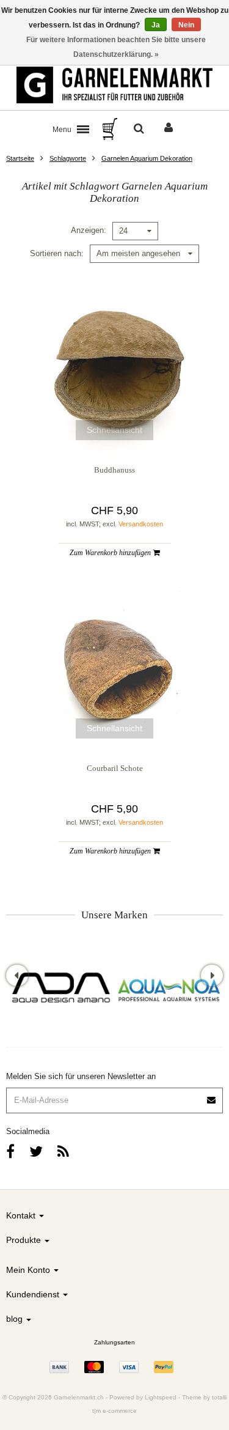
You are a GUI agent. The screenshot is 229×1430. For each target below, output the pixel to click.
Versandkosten (140, 524)
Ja (155, 25)
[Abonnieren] (114, 1096)
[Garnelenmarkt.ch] (114, 85)
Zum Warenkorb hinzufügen (111, 552)
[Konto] (168, 129)
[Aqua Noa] (169, 989)
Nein (186, 25)
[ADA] (60, 989)
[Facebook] (10, 1151)
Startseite (20, 158)
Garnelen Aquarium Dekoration (146, 158)
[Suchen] (139, 129)
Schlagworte (67, 158)
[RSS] (63, 1151)
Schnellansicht (114, 430)
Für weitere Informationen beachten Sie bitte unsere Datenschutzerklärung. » (116, 47)
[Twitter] (36, 1151)
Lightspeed (160, 1397)
